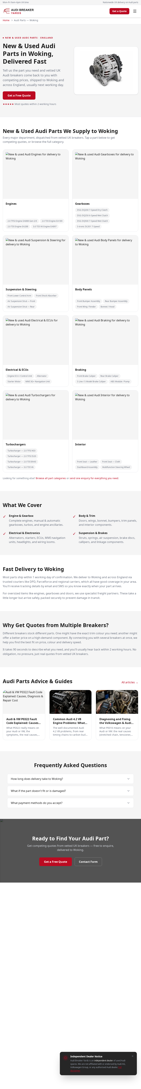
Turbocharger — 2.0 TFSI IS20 (22, 456)
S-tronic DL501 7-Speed (88, 226)
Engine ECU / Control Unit (20, 376)
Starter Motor (14, 381)
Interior (80, 444)
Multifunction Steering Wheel (116, 467)
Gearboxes (82, 204)
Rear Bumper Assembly (116, 301)
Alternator (42, 376)
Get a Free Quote (19, 95)
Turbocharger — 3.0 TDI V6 (21, 467)
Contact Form (88, 862)
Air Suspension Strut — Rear (21, 306)
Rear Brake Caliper (109, 376)
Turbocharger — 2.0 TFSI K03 (21, 450)
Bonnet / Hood (107, 306)
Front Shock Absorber (46, 295)
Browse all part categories (51, 478)
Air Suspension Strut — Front (21, 301)
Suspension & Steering (21, 289)
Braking (80, 370)
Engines (11, 204)
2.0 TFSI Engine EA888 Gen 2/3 (22, 221)
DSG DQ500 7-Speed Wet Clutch (92, 221)
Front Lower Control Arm (19, 295)
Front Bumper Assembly (88, 301)
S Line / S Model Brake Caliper (91, 381)
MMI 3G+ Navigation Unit (37, 381)
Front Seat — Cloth (111, 461)
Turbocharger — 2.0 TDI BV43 (22, 461)
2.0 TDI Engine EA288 (18, 226)
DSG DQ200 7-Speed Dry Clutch (92, 210)
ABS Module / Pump (120, 381)
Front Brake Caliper (86, 376)
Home (6, 20)
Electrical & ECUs (17, 370)
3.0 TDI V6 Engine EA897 (45, 226)
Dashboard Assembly (87, 467)
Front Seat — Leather (87, 461)
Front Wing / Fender (86, 306)
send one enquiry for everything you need (94, 478)
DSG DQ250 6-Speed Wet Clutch (92, 215)
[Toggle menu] (134, 11)
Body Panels (83, 289)
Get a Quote (119, 11)
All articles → (130, 682)
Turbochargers (16, 444)
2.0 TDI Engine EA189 (52, 221)
